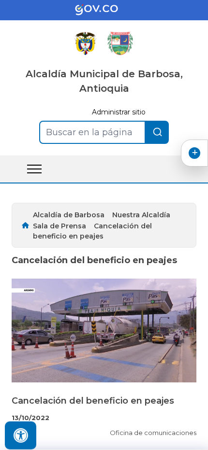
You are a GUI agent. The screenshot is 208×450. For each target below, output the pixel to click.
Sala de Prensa (59, 226)
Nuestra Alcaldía (141, 215)
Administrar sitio (119, 112)
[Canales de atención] (194, 153)
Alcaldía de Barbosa (68, 215)
